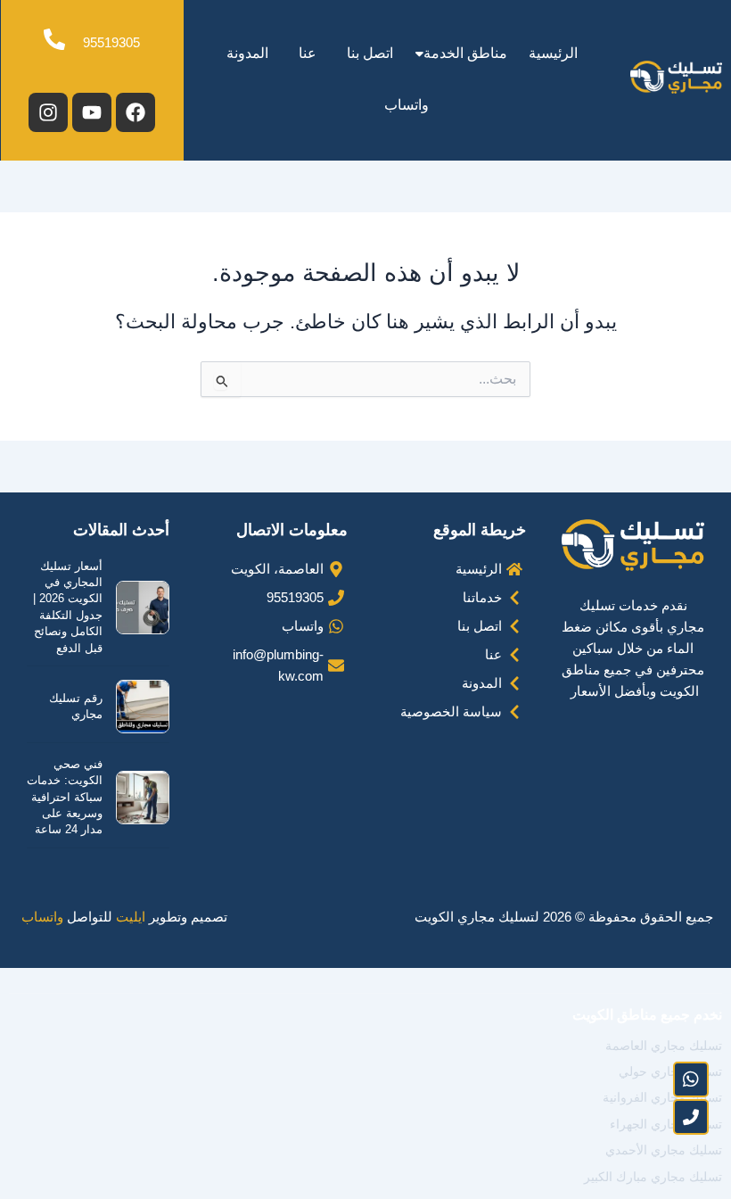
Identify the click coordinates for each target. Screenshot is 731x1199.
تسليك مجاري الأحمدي (663, 1150)
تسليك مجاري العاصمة (663, 1045)
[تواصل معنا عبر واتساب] (691, 1079)
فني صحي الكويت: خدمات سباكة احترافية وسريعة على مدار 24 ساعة (65, 797)
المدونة (247, 53)
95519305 (111, 43)
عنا (307, 53)
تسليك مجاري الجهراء (666, 1124)
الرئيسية (553, 53)
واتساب (406, 104)
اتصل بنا (370, 53)
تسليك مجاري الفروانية (662, 1097)
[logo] (676, 77)
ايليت (130, 917)
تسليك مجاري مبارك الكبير (653, 1177)
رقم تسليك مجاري (76, 706)
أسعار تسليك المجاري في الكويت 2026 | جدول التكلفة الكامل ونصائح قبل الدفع (68, 607)
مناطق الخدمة (465, 53)
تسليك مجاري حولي (670, 1071)
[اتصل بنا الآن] (691, 1117)
